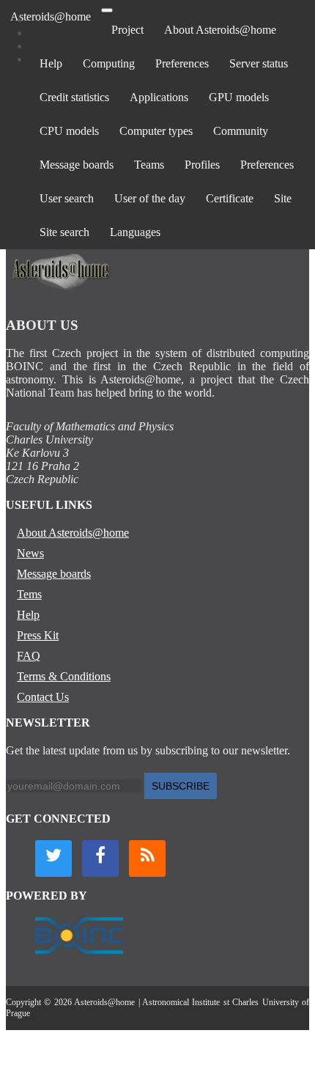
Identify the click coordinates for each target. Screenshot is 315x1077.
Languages (135, 232)
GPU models (239, 97)
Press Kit (38, 635)
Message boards (77, 164)
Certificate (229, 198)
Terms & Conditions (64, 676)
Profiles (202, 164)
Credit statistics (74, 97)
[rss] (147, 858)
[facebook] (100, 858)
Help (51, 63)
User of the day (149, 198)
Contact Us (43, 697)
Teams (149, 164)
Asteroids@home (50, 16)
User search (67, 198)
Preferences (182, 63)
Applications (159, 97)
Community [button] (240, 131)
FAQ (28, 656)
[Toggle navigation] (107, 10)
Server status (258, 63)
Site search (64, 232)
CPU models (69, 131)
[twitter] (53, 858)
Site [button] (283, 198)
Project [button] (127, 29)
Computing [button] (109, 63)
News (30, 553)
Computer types (156, 131)
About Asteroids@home (220, 29)
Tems (29, 594)
